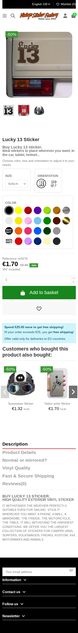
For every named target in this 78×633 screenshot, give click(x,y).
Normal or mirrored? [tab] (24, 460)
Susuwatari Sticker (20, 403)
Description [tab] (15, 444)
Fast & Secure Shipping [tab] (28, 476)
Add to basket (43, 292)
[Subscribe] (71, 570)
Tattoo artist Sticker (57, 403)
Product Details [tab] (19, 452)
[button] (5, 392)
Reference (9, 258)
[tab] (39, 485)
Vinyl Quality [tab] (16, 468)
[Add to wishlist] (39, 308)
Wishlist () (68, 4)
